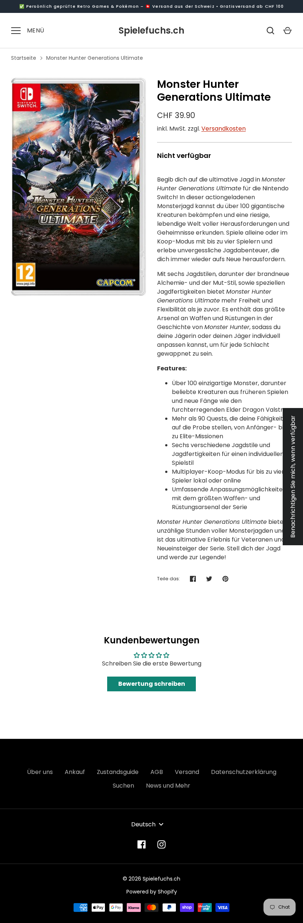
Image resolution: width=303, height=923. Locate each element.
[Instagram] (161, 844)
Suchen (123, 785)
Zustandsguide (118, 772)
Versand (187, 772)
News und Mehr (168, 785)
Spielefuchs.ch (151, 30)
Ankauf (75, 772)
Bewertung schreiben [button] (151, 684)
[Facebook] (141, 844)
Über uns (40, 772)
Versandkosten (223, 128)
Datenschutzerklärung (243, 772)
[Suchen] (270, 31)
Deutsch (143, 824)
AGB (156, 772)
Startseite (23, 58)
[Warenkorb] (287, 31)
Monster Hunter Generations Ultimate (94, 58)
